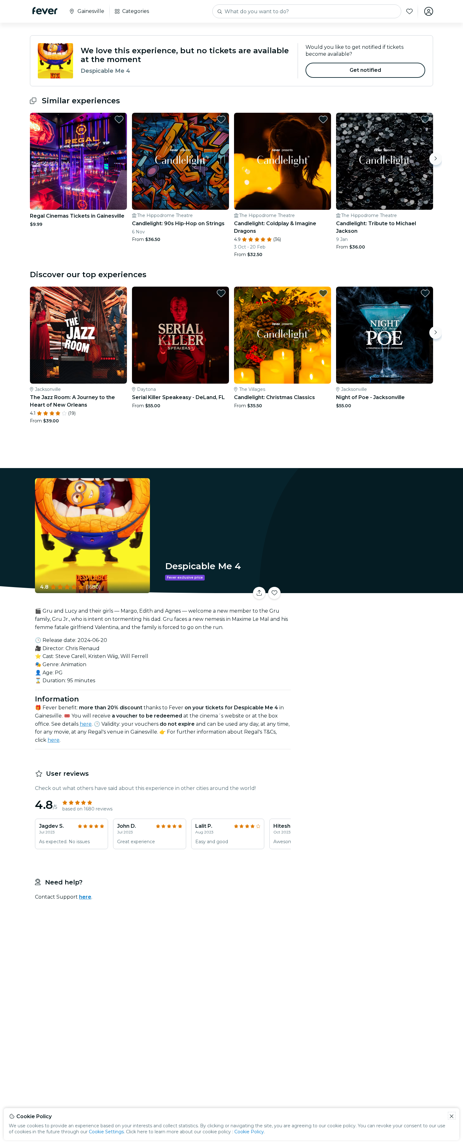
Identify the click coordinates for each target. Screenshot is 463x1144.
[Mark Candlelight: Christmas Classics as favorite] (323, 293)
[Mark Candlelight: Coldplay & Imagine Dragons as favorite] (323, 119)
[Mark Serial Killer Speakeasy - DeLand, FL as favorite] (221, 293)
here (86, 724)
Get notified (365, 70)
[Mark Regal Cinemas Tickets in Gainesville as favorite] (119, 119)
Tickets (363, 589)
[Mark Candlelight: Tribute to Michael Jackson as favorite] (425, 119)
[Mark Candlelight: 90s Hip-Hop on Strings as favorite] (221, 119)
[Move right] (435, 158)
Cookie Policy (249, 1132)
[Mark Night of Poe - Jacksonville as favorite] (425, 293)
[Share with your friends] (259, 593)
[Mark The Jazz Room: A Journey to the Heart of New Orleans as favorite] (119, 293)
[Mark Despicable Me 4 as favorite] (274, 593)
